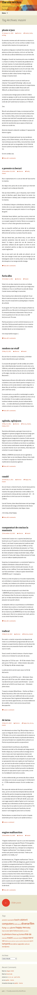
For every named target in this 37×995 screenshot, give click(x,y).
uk (16, 944)
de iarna (6, 720)
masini (27, 33)
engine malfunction (12, 832)
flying (4, 928)
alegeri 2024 (10, 971)
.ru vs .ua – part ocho (14, 977)
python (17, 941)
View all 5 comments (10, 410)
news (6, 941)
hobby (28, 928)
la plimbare (7, 934)
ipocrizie (12, 931)
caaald (5, 476)
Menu (4, 13)
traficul (6, 631)
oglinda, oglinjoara (11, 421)
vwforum (27, 944)
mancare (4, 938)
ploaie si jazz (8, 30)
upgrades (21, 944)
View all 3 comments (10, 266)
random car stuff (10, 348)
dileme (19, 924)
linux (14, 934)
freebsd (8, 928)
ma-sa (24, 424)
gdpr (3, 991)
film (32, 923)
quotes (21, 941)
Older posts (13, 902)
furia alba (7, 276)
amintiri (4, 920)
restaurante (26, 941)
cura (15, 924)
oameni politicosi (12, 941)
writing (4, 35)
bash (28, 171)
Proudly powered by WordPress (16, 991)
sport (31, 941)
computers (8, 923)
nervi (7, 426)
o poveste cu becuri (12, 168)
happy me (28, 479)
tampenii (6, 943)
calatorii (23, 919)
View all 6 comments (10, 517)
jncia (18, 931)
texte (31, 33)
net (3, 941)
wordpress (5, 947)
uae (14, 944)
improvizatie (5, 931)
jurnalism (26, 931)
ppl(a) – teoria (10, 980)
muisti (20, 938)
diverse (19, 33)
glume (12, 927)
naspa (4, 426)
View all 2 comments (10, 158)
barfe (12, 920)
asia (9, 920)
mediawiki (15, 938)
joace (21, 931)
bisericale (9, 974)
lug (17, 934)
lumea (21, 934)
